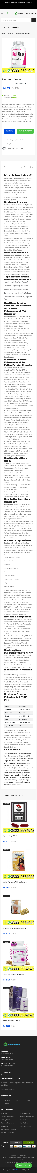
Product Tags (18, 167)
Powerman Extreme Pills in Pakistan (18, 1159)
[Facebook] (2, 6)
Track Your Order (25, 1113)
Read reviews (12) (20, 83)
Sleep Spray (19, 765)
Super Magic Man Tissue (18, 775)
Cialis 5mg (24, 780)
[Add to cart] (32, 840)
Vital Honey (21, 761)
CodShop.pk (20, 740)
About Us (4, 1113)
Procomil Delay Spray (24, 770)
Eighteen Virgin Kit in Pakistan (12, 836)
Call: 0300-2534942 (7, 1060)
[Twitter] (4, 6)
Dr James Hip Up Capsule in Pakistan (14, 928)
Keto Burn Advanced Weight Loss (15, 756)
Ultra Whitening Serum (23, 777)
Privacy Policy (5, 1120)
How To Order (24, 1123)
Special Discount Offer (27, 1117)
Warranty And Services (8, 1129)
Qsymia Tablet (16, 784)
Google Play (29, 1142)
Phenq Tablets (26, 754)
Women (13, 95)
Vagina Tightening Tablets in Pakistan (15, 882)
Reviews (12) (28, 167)
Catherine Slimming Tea (12, 754)
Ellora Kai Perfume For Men (18, 1155)
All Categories (12, 27)
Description (8, 167)
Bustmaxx (12, 763)
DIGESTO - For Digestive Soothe (12, 1157)
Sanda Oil (13, 770)
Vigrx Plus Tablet (10, 761)
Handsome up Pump (23, 763)
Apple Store (17, 1142)
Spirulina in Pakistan (26, 1162)
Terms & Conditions (7, 1123)
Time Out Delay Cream (28, 1157)
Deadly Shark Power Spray (13, 773)
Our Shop (23, 1120)
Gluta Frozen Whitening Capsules (21, 758)
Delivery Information (7, 1117)
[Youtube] (9, 6)
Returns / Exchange (7, 1132)
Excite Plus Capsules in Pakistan (13, 974)
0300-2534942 (26, 13)
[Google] (7, 6)
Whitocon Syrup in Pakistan (12, 1162)
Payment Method (25, 1126)
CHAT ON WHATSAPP (25, 131)
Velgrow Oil (18, 782)
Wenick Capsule (9, 765)
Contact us (7, 1072)
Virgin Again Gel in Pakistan (11, 1020)
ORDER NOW (9, 131)
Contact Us (4, 1126)
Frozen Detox (9, 782)
